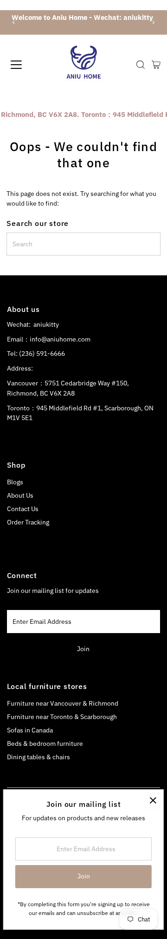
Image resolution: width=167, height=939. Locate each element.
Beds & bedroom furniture (45, 743)
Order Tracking (28, 522)
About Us (20, 495)
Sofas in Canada (30, 730)
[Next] (153, 22)
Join (83, 649)
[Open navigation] (22, 64)
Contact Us (23, 509)
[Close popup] (153, 800)
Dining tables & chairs (38, 757)
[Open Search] (140, 65)
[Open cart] (156, 65)
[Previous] (13, 22)
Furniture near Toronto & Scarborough (62, 717)
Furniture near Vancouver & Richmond (62, 703)
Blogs (15, 482)
